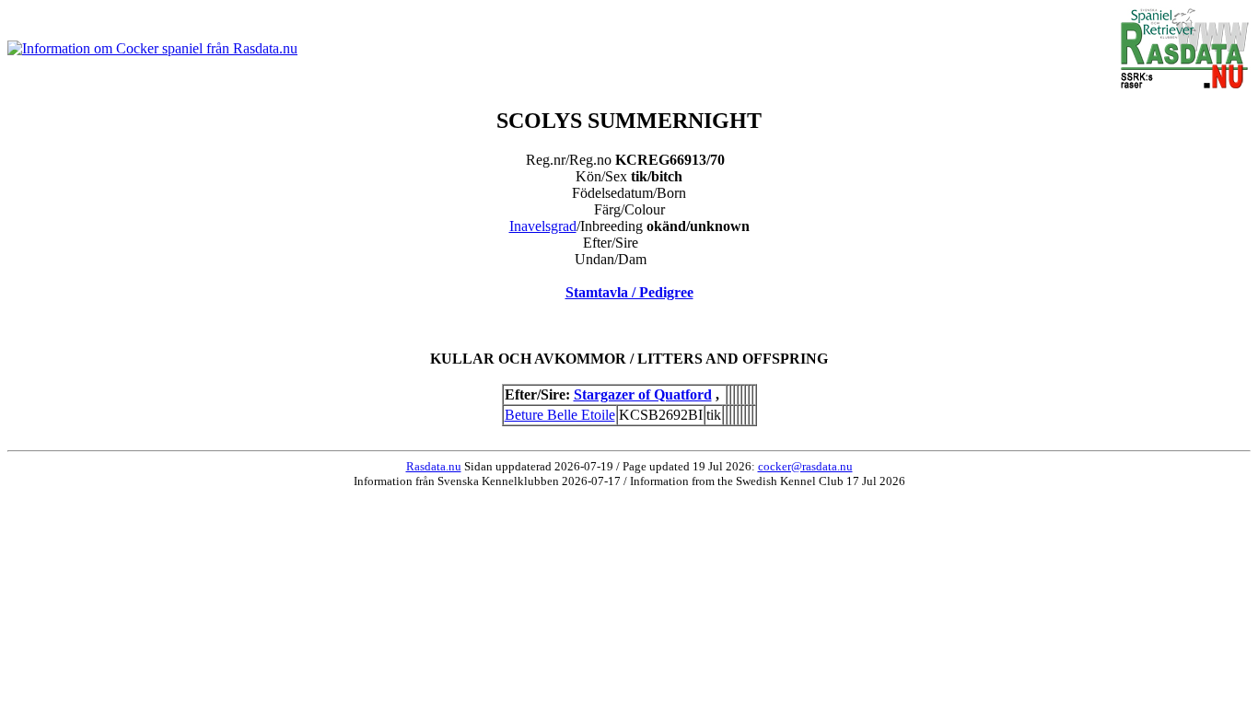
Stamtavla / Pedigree (629, 292)
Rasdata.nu (433, 466)
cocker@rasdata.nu (805, 466)
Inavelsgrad (543, 226)
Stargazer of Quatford (643, 394)
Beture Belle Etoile (560, 415)
